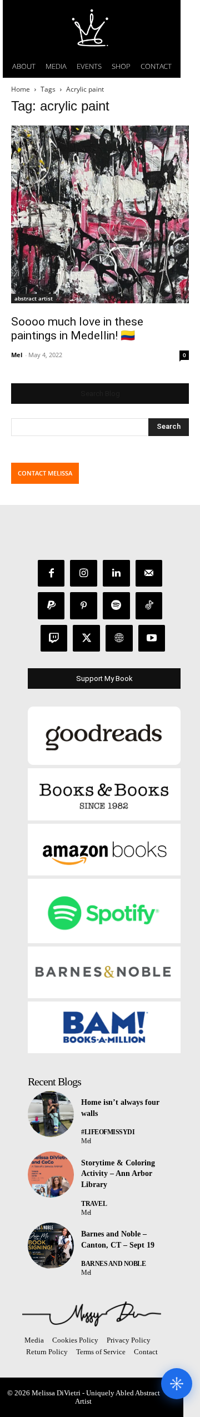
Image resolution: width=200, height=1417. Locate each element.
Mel (16, 355)
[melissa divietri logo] (92, 27)
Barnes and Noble (113, 1264)
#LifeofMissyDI (107, 1132)
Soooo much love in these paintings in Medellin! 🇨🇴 (77, 328)
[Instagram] (83, 573)
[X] (86, 638)
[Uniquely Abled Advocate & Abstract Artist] (91, 1313)
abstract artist (33, 298)
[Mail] (149, 573)
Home (20, 89)
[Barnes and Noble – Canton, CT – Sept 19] (51, 1246)
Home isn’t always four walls (120, 1108)
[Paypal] (51, 605)
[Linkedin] (116, 573)
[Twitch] (54, 638)
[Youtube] (152, 638)
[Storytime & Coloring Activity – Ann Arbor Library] (51, 1174)
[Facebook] (51, 573)
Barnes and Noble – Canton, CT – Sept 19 (117, 1239)
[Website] (119, 638)
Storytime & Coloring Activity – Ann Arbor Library (118, 1174)
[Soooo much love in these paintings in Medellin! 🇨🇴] (100, 214)
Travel (94, 1204)
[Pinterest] (83, 605)
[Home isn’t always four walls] (51, 1114)
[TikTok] (149, 605)
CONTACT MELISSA (45, 473)
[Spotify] (116, 605)
